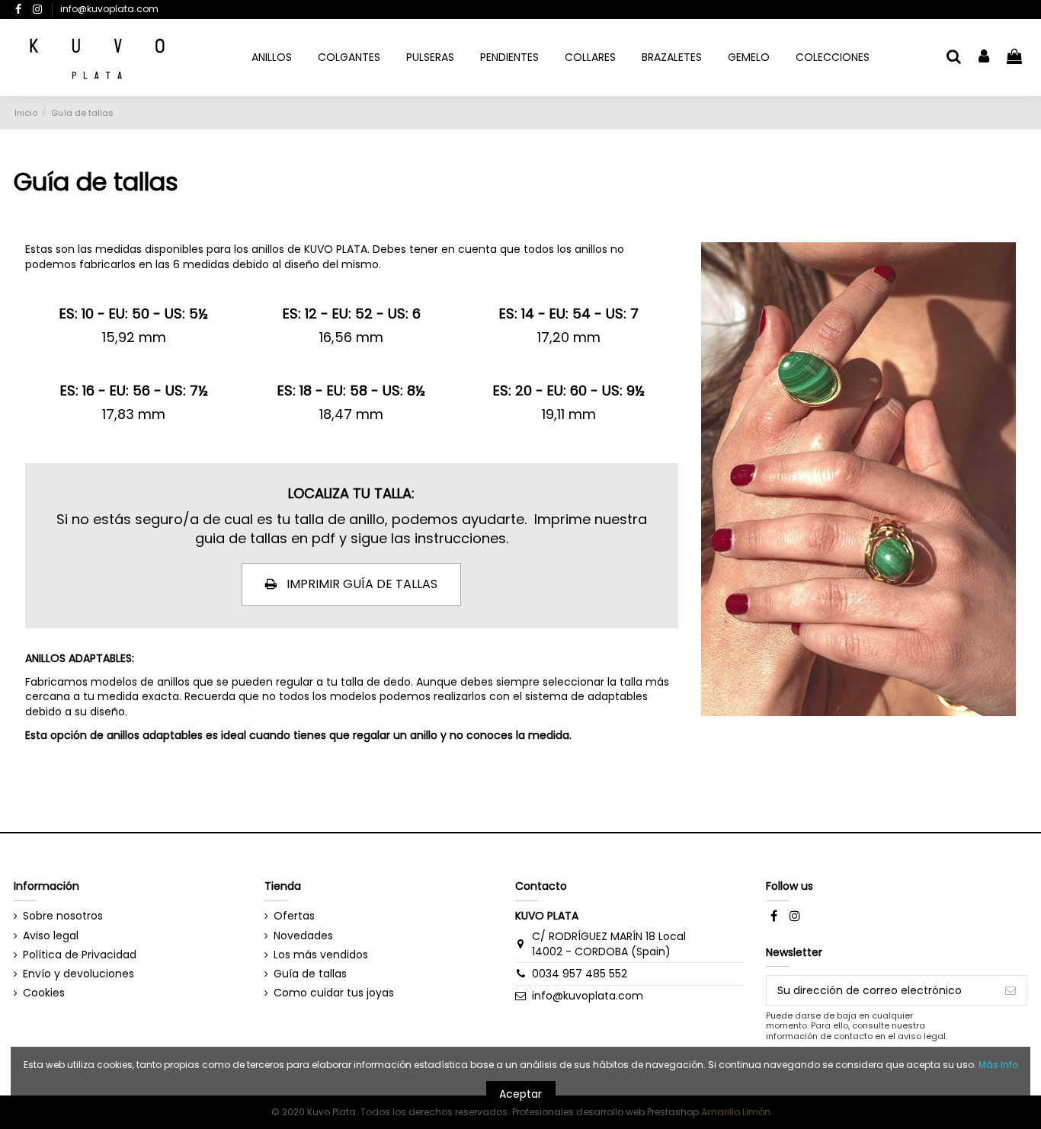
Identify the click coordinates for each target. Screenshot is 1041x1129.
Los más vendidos (321, 955)
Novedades (303, 936)
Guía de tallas (310, 974)
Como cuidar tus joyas (334, 993)
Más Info (998, 1064)
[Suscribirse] (1011, 990)
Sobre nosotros (63, 916)
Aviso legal (50, 936)
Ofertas (294, 916)
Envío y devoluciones (78, 974)
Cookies (44, 993)
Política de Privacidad (79, 955)
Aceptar (520, 1094)
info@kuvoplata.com (109, 8)
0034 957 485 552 (579, 973)
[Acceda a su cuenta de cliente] (985, 57)
